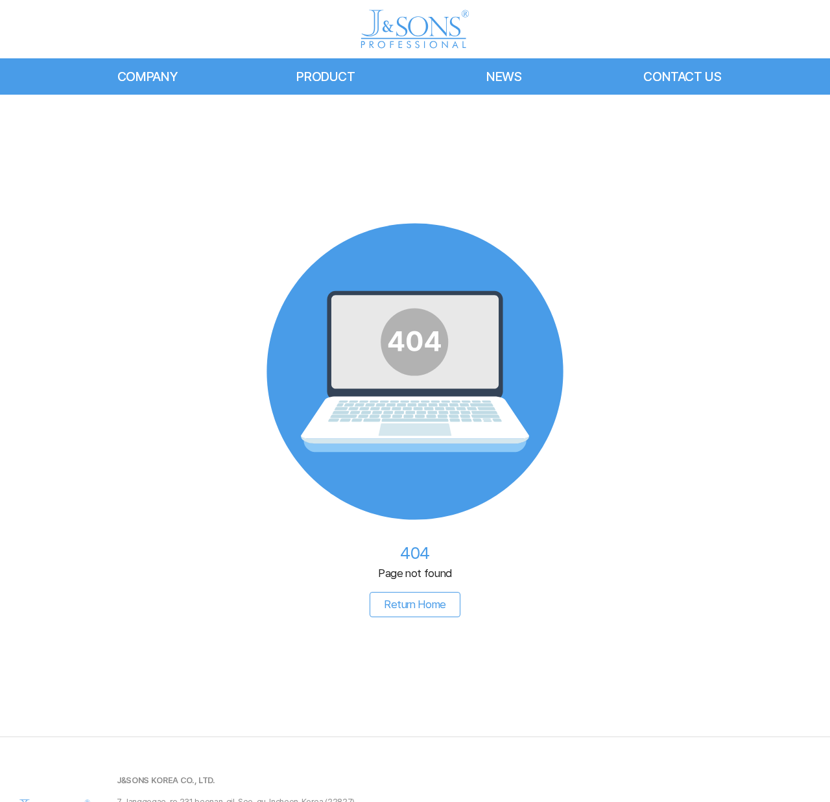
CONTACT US (682, 76)
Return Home (415, 604)
